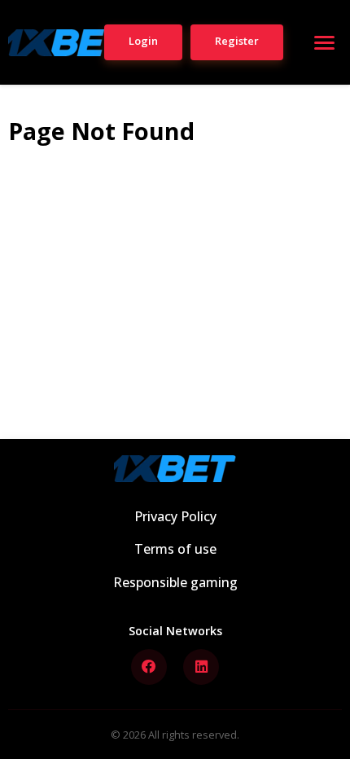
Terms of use (175, 549)
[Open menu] (324, 42)
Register (237, 40)
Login (143, 40)
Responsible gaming (175, 582)
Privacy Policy (175, 516)
